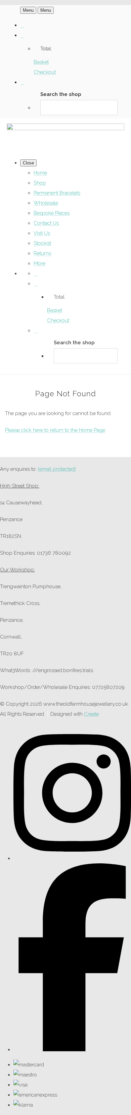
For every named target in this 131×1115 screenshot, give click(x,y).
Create (91, 714)
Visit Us (42, 233)
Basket (41, 62)
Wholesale (46, 203)
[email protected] (57, 469)
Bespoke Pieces (52, 213)
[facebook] (72, 1050)
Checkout (45, 72)
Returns (42, 253)
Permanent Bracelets (57, 193)
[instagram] (72, 858)
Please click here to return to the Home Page (55, 430)
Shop (40, 183)
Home (40, 173)
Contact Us (46, 223)
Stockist (42, 243)
